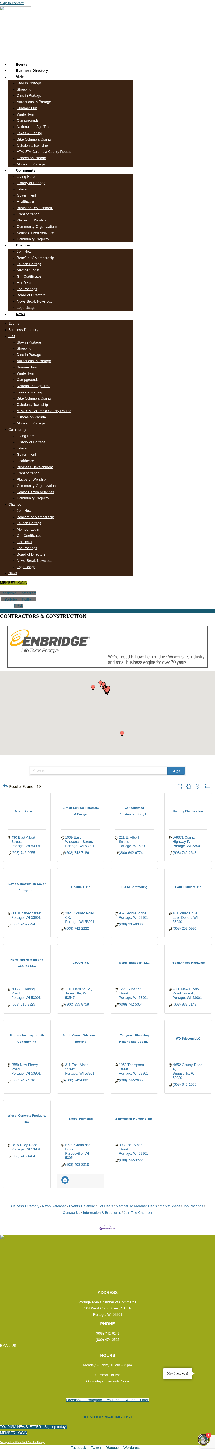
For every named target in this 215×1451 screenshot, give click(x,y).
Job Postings (27, 289)
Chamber (23, 245)
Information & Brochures (102, 1213)
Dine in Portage (29, 96)
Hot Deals (24, 283)
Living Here (26, 177)
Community (25, 170)
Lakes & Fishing (29, 133)
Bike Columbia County (34, 139)
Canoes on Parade (31, 158)
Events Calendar (82, 1206)
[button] (107, 691)
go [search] (178, 771)
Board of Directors (31, 295)
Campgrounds (28, 120)
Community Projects (33, 239)
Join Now (24, 252)
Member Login (28, 270)
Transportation (28, 214)
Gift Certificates (29, 276)
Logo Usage (26, 308)
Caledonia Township (32, 145)
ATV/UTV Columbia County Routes (44, 152)
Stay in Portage (29, 83)
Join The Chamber (138, 1213)
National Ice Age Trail (33, 127)
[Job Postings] (65, 1182)
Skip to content (12, 3)
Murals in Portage (31, 164)
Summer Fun (27, 108)
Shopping (24, 89)
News (20, 314)
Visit (20, 77)
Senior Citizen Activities (35, 233)
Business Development (35, 208)
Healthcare (25, 202)
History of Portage (31, 183)
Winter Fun (25, 114)
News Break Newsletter (35, 301)
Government (26, 195)
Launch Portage (29, 264)
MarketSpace (170, 1206)
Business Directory (32, 71)
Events (21, 64)
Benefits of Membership (35, 258)
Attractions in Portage (34, 102)
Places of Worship (31, 220)
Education (24, 189)
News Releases (54, 1206)
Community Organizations (37, 227)
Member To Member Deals (136, 1206)
